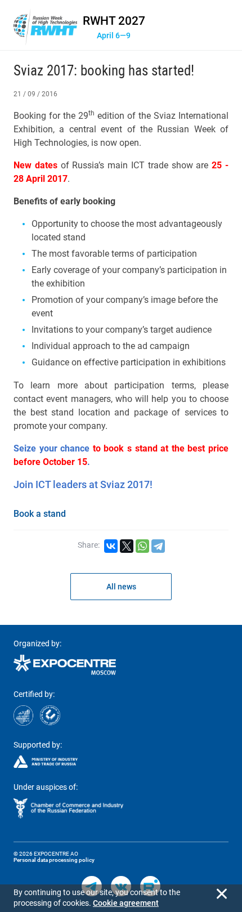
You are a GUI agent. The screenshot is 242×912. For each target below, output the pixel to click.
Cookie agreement (126, 902)
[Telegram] (158, 546)
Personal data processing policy (54, 860)
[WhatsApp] (142, 546)
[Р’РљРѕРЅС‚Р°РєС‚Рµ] (111, 546)
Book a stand (40, 513)
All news (121, 586)
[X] (126, 546)
